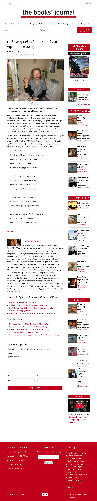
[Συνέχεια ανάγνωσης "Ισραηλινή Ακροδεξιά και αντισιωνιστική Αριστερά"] (72, 283)
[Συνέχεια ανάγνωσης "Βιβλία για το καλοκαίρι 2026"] (72, 205)
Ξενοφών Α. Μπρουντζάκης (40, 324)
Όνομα (9, 375)
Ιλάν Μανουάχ (81, 225)
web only (10, 231)
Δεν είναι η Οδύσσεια (17, 332)
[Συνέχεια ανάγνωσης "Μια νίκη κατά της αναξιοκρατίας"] (72, 266)
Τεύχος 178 (79, 80)
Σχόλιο (9, 353)
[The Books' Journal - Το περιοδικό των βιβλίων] (48, 13)
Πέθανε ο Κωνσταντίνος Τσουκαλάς (22, 303)
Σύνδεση (89, 3)
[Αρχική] (7, 24)
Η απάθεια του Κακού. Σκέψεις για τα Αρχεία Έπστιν (83, 134)
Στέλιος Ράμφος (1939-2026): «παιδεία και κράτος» (28, 305)
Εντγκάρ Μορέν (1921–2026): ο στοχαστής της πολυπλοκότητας (33, 313)
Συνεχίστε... (70, 487)
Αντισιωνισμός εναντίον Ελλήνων (83, 233)
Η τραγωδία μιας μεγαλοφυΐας (20, 311)
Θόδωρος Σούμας (52, 335)
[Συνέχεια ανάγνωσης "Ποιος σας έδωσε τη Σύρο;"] (72, 120)
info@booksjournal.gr (15, 464)
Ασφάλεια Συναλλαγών (15, 469)
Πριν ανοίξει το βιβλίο (17, 327)
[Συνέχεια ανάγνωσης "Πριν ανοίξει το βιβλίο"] (72, 168)
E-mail (38, 375)
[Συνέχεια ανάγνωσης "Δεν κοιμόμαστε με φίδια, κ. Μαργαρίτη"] (72, 219)
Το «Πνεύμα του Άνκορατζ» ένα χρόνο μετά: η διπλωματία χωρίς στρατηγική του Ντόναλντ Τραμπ (83, 371)
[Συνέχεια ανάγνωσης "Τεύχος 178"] (79, 65)
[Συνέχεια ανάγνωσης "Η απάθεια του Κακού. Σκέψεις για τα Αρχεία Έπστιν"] (72, 135)
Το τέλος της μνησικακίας (82, 95)
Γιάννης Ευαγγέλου (83, 187)
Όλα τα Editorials (83, 104)
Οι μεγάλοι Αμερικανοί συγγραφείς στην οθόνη (27, 335)
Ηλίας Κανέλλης (13, 51)
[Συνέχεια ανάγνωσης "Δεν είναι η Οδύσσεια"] (72, 351)
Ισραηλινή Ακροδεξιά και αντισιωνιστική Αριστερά (83, 281)
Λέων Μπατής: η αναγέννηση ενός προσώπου (83, 181)
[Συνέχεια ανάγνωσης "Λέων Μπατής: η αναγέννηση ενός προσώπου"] (72, 182)
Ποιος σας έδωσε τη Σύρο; (19, 324)
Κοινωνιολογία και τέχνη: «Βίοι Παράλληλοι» (83, 150)
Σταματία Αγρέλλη (33, 332)
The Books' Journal (83, 99)
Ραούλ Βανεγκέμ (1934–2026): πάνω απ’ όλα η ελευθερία (31, 308)
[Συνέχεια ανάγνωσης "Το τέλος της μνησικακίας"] (72, 97)
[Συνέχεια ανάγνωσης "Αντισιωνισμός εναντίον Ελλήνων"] (72, 235)
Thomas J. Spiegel (83, 141)
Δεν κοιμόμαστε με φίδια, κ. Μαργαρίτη (83, 218)
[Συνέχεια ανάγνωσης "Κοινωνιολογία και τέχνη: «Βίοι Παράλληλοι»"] (72, 152)
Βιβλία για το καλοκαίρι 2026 (83, 204)
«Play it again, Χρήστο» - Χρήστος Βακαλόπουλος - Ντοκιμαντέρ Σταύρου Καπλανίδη (79, 418)
